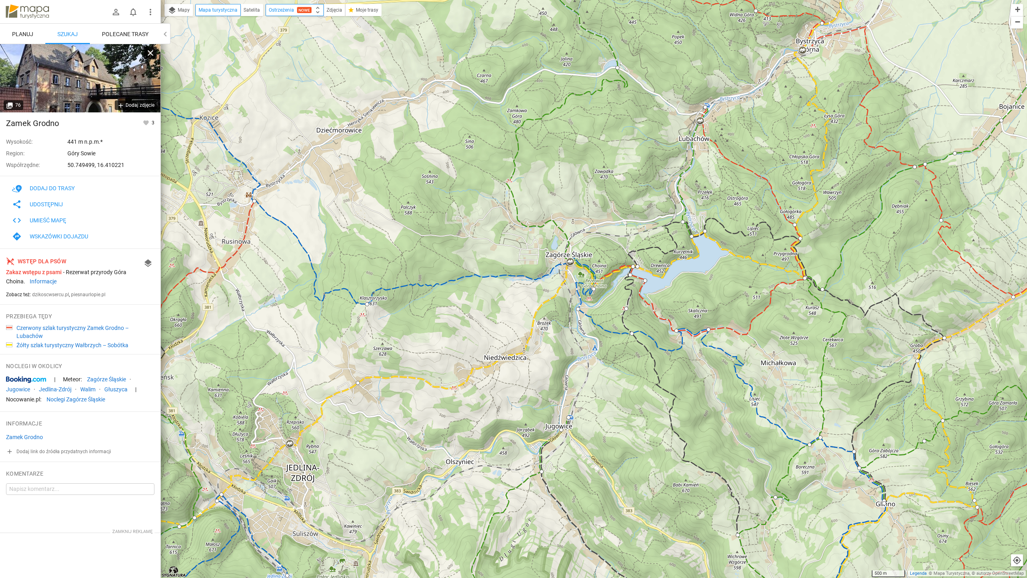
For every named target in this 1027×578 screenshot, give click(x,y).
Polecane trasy (125, 34)
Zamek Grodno (32, 123)
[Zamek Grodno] (80, 78)
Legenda (918, 573)
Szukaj (67, 34)
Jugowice (18, 389)
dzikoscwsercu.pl (50, 294)
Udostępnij (46, 204)
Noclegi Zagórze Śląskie (76, 399)
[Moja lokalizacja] (1017, 560)
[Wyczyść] (150, 53)
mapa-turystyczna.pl (27, 11)
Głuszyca (116, 389)
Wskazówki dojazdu (59, 236)
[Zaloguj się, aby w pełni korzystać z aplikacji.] (147, 122)
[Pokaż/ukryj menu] (150, 12)
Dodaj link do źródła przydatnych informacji (63, 451)
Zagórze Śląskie (106, 379)
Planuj (22, 34)
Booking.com (26, 380)
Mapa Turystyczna (952, 573)
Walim (87, 389)
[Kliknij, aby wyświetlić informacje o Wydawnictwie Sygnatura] (174, 571)
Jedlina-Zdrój (55, 389)
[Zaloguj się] (116, 12)
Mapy (183, 10)
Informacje (43, 281)
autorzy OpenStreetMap (1000, 573)
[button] (179, 527)
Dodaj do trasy (52, 188)
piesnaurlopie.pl (88, 294)
